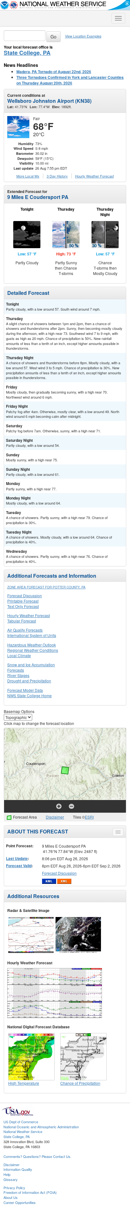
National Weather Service (22, 1131)
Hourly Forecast (94, 175)
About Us (10, 1197)
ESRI (89, 817)
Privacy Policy (14, 1187)
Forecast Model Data (25, 690)
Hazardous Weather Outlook (31, 644)
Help (6, 1174)
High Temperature (23, 1083)
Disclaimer (55, 817)
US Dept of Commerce (20, 1121)
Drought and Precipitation (29, 680)
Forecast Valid (19, 865)
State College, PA (27, 53)
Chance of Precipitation (80, 1083)
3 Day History (57, 175)
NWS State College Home (29, 695)
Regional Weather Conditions (32, 650)
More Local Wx (27, 175)
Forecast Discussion (24, 595)
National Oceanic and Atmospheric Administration (41, 1126)
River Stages (18, 675)
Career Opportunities (19, 1202)
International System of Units (31, 635)
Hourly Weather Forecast (28, 615)
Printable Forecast (22, 601)
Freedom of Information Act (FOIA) (30, 1192)
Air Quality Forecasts (25, 630)
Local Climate (19, 655)
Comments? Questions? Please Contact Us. (37, 1156)
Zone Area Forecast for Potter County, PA (46, 587)
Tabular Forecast (21, 620)
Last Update (17, 858)
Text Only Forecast (23, 606)
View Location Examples (83, 36)
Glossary (10, 1179)
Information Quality (17, 1169)
